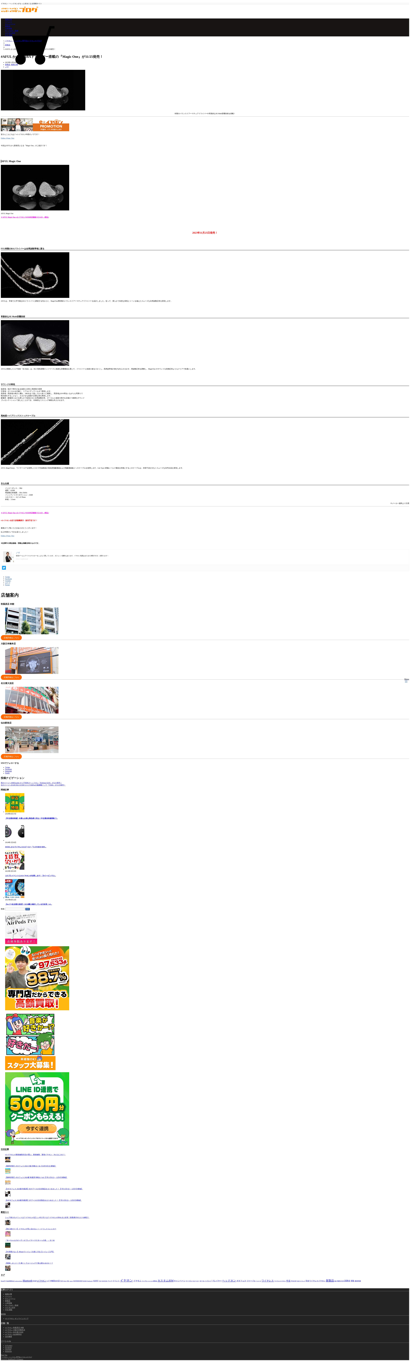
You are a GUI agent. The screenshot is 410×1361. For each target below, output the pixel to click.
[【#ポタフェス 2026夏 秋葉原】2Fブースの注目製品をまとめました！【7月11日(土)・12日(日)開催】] (7, 1205)
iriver (65, 1281)
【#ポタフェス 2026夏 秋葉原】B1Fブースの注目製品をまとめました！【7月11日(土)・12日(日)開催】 (44, 1189)
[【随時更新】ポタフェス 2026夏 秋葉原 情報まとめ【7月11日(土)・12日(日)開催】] (7, 1182)
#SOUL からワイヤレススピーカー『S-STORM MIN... (25, 847)
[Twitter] (4, 568)
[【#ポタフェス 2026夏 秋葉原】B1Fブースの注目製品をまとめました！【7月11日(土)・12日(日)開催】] (7, 1193)
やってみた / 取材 (11, 31)
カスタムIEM (10, 33)
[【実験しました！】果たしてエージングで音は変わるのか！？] (7, 1268)
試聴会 (347, 1281)
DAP (34, 1281)
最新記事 (8, 19)
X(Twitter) (8, 1346)
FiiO (61, 1281)
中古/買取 (8, 35)
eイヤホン (41, 1281)
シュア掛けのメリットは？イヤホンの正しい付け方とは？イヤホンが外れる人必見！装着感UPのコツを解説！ (47, 1217)
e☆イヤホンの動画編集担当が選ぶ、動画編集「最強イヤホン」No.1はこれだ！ (35, 1154)
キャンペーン (10, 24)
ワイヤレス (268, 1280)
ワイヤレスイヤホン (280, 1281)
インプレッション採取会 (149, 1281)
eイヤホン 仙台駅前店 (13, 1334)
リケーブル (251, 1281)
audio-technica (18, 1281)
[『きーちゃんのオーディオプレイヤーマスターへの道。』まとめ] (7, 1245)
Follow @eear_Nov (7, 138)
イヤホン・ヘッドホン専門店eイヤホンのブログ (17, 1357)
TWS (100, 1281)
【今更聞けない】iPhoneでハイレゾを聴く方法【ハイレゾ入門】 (29, 1252)
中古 (288, 1281)
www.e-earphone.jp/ (22, 559)
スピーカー (195, 1281)
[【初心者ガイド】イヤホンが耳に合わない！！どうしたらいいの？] (7, 1234)
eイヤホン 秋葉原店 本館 (14, 1328)
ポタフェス (241, 1281)
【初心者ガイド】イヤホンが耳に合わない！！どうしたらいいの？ (30, 1229)
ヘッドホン (229, 1280)
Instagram (8, 771)
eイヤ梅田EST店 (53, 1281)
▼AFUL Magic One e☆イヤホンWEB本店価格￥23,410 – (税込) (25, 217)
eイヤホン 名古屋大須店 (14, 1332)
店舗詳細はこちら (11, 638)
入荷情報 (8, 28)
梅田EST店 (340, 1281)
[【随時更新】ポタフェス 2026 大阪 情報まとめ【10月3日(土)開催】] (7, 1171)
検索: (3, 909)
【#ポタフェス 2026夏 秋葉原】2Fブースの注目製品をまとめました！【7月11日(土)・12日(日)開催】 (43, 1200)
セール (202, 1281)
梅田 (335, 1281)
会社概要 (8, 1337)
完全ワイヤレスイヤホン (316, 1281)
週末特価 (358, 1281)
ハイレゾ (208, 1281)
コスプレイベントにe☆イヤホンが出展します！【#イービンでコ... (30, 876)
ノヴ (7, 67)
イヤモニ (137, 1281)
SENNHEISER (78, 1281)
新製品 (7, 26)
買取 (352, 1281)
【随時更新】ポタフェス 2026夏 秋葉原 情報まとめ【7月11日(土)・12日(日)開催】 (36, 1177)
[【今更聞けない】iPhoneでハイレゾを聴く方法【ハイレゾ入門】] (7, 1256)
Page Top (4, 1355)
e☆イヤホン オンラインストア (17, 1318)
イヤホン (126, 1280)
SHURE (85, 1281)
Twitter (7, 767)
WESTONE (104, 1281)
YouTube (8, 1349)
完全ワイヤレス (301, 1281)
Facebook (8, 769)
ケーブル (189, 1281)
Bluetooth (27, 1280)
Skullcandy (90, 1281)
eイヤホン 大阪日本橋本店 (15, 1330)
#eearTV (3, 1281)
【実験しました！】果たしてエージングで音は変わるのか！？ (29, 1263)
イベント (8, 22)
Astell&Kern (10, 1281)
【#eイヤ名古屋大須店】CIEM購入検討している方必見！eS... (28, 904)
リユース (258, 1281)
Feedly (7, 773)
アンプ (110, 1281)
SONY (95, 1281)
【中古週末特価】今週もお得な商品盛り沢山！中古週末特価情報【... (31, 818)
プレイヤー (217, 1281)
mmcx (71, 1281)
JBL (68, 1281)
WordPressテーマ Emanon (15, 1359)
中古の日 (294, 1281)
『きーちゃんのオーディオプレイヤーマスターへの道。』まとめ (30, 1240)
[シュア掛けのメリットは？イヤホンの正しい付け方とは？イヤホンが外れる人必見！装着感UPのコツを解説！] (7, 1222)
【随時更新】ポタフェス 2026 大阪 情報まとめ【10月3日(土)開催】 (30, 1166)
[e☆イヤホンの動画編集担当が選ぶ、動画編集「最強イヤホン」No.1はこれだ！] (7, 1159)
